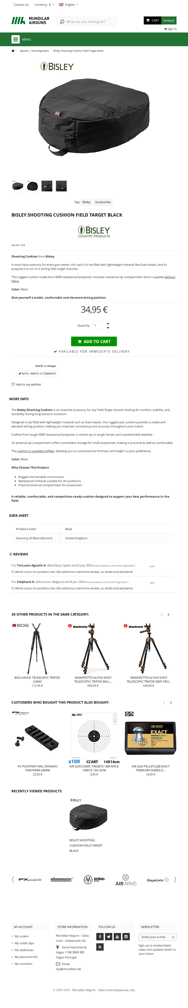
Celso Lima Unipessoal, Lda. (116, 990)
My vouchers (23, 964)
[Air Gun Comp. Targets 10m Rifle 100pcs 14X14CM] (94, 737)
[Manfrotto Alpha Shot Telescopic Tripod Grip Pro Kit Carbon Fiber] (148, 649)
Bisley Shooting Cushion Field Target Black (85, 845)
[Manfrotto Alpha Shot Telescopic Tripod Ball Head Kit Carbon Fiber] (93, 649)
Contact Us (21, 5)
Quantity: (83, 325)
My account (23, 927)
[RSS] (100, 947)
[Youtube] (117, 936)
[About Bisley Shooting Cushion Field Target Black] (88, 817)
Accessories (103, 202)
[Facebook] (100, 936)
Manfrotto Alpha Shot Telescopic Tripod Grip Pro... (149, 680)
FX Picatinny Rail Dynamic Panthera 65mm (38, 768)
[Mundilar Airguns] (30, 21)
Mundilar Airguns (84, 990)
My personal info (26, 957)
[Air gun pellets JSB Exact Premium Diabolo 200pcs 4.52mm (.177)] (150, 737)
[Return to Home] (12, 51)
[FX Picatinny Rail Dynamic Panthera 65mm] (37, 737)
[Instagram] (126, 936)
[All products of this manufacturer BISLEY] (94, 232)
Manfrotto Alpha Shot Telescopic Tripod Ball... (93, 680)
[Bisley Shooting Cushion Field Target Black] (18, 186)
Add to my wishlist (28, 384)
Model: (15, 245)
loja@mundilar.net (68, 969)
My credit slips (24, 943)
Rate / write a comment (38, 373)
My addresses (24, 950)
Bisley (86, 202)
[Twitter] (108, 936)
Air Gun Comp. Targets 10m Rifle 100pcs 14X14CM (94, 768)
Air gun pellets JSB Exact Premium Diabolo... (151, 768)
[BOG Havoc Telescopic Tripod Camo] (37, 649)
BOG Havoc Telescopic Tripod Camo (37, 680)
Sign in (172, 29)
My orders (22, 936)
